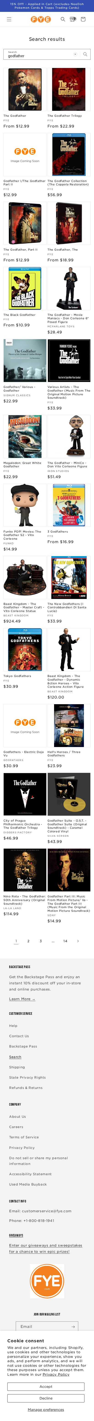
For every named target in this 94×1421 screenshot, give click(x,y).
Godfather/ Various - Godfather (19, 388)
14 (65, 941)
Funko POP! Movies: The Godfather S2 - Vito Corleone (22, 535)
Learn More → (22, 999)
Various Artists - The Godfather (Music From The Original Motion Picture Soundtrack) (69, 392)
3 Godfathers (57, 531)
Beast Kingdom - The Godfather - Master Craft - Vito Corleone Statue (23, 607)
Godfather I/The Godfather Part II (24, 182)
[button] (9, 19)
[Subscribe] (73, 1326)
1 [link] (16, 941)
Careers (16, 1127)
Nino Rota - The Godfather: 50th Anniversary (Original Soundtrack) (24, 900)
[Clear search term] (75, 54)
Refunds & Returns (25, 1088)
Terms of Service (24, 1137)
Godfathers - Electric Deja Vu (23, 753)
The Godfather (14, 115)
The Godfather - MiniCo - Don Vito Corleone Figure (67, 464)
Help (13, 1026)
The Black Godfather (19, 315)
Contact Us (19, 1036)
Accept (45, 1387)
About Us (17, 1116)
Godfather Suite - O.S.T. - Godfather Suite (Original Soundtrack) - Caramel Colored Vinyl (67, 826)
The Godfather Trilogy (64, 115)
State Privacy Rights (27, 1077)
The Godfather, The (62, 249)
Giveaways (16, 1235)
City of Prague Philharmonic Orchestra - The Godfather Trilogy (22, 824)
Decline (45, 1398)
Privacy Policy (56, 1374)
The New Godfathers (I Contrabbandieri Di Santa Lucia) (66, 607)
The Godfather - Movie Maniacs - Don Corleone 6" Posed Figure (68, 318)
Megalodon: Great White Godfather (22, 464)
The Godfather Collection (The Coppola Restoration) (68, 182)
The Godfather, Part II (20, 249)
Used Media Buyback (28, 1184)
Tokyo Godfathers (17, 676)
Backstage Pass (23, 1046)
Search (15, 1057)
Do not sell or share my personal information (38, 1161)
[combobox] (47, 54)
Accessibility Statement (30, 1174)
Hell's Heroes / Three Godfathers (64, 753)
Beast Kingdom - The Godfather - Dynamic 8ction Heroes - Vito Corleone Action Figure (65, 681)
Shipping (17, 1067)
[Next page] (78, 941)
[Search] (85, 54)
